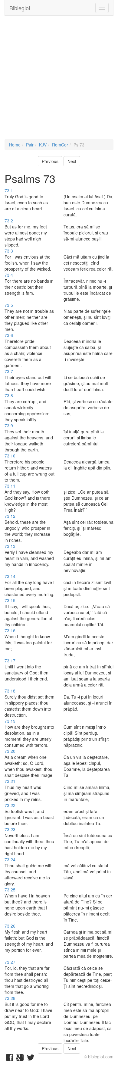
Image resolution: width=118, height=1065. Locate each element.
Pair (30, 145)
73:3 (9, 251)
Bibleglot (19, 8)
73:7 (9, 371)
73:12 (10, 516)
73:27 (10, 962)
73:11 (10, 486)
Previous (50, 161)
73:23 (10, 829)
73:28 (10, 998)
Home (15, 145)
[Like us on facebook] (9, 1059)
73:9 (9, 426)
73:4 (9, 275)
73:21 (10, 781)
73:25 (10, 890)
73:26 (10, 926)
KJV (43, 145)
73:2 (9, 221)
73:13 (10, 546)
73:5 (9, 305)
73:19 (10, 721)
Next (71, 161)
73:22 (10, 805)
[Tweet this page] (30, 1059)
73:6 (9, 335)
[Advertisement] (59, 80)
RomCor (60, 145)
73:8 (9, 395)
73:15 (10, 600)
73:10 (10, 456)
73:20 (10, 751)
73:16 (10, 630)
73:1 (9, 190)
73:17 (10, 661)
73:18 (10, 691)
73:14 (10, 576)
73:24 (10, 859)
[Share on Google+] (20, 1059)
